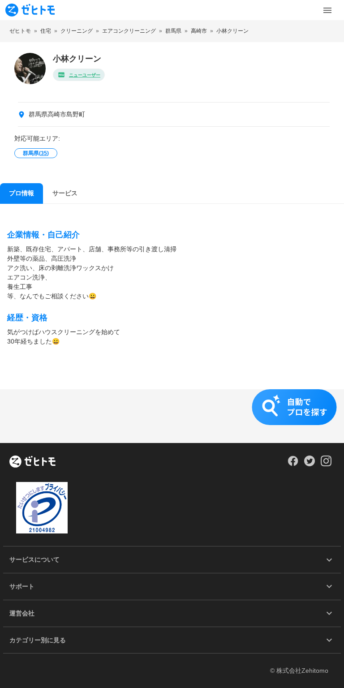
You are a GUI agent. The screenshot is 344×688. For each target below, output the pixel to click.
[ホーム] (32, 462)
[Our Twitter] (309, 464)
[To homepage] (30, 10)
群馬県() (36, 153)
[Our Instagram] (326, 464)
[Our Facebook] (292, 464)
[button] (172, 416)
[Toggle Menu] (327, 10)
